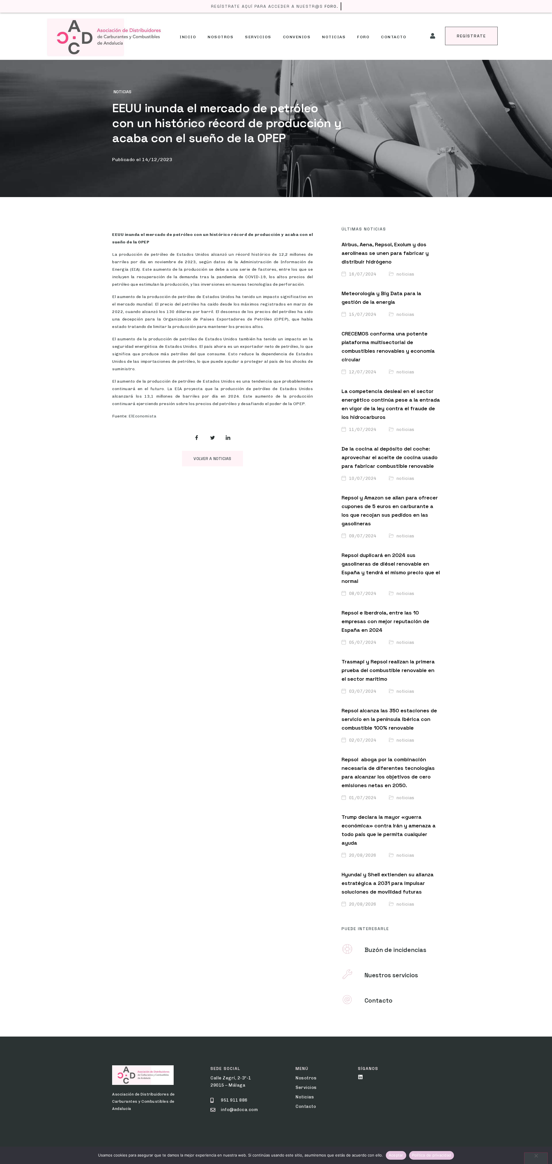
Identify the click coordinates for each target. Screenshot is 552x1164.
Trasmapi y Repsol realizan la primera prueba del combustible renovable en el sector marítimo (388, 670)
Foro (363, 37)
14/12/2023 (157, 159)
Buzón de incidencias (395, 950)
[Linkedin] (360, 1077)
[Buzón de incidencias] (347, 949)
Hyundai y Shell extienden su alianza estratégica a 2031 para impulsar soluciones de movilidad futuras (388, 883)
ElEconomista (142, 416)
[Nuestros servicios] (347, 974)
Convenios (297, 37)
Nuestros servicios (391, 975)
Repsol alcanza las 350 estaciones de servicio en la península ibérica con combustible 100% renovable (389, 719)
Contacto (393, 37)
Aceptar (396, 1155)
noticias (122, 91)
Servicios (258, 37)
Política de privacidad (431, 1155)
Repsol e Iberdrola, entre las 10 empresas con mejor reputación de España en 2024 (385, 621)
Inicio (188, 37)
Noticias (334, 37)
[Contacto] (347, 999)
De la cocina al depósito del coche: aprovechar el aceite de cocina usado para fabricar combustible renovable (390, 457)
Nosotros (220, 37)
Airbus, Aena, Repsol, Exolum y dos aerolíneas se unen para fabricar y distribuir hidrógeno (385, 253)
